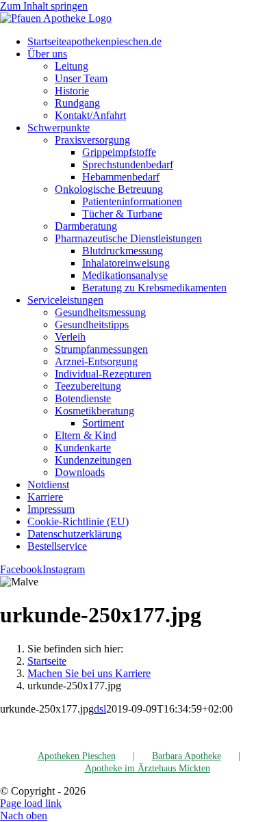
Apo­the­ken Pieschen (77, 756)
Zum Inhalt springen (44, 6)
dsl (100, 709)
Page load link (31, 803)
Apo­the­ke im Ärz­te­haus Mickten (147, 768)
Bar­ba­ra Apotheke (186, 756)
